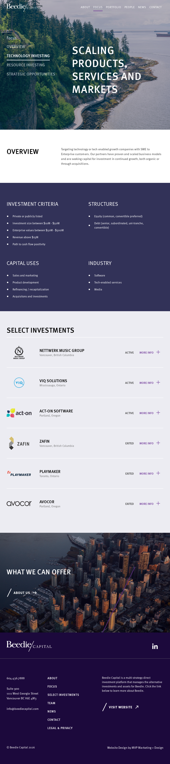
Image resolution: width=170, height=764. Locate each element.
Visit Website (120, 706)
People (130, 7)
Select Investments (63, 695)
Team (51, 703)
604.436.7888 (16, 678)
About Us (22, 592)
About (85, 7)
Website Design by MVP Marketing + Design (135, 747)
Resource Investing (26, 64)
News (142, 7)
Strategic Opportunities (31, 74)
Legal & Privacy (60, 728)
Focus (98, 7)
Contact (155, 7)
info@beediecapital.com (23, 708)
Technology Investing (28, 55)
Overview (16, 46)
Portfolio (113, 7)
